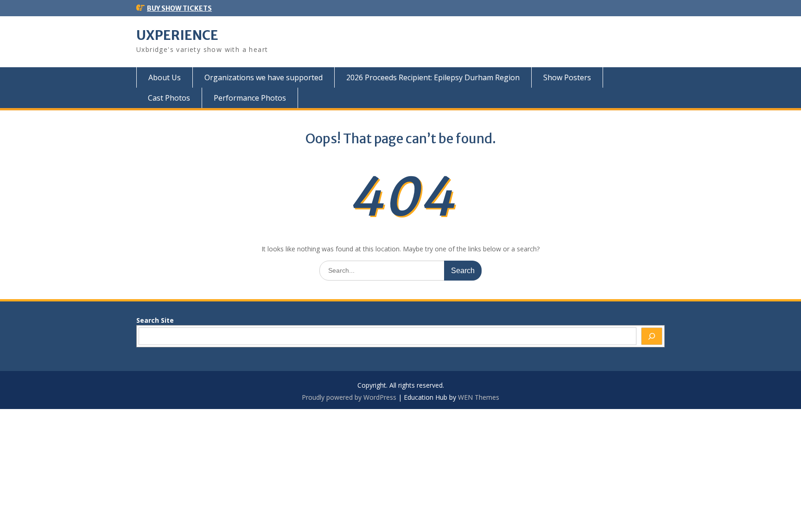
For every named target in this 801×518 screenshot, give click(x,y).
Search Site (155, 320)
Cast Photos (169, 98)
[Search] (651, 336)
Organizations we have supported (263, 77)
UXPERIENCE (177, 35)
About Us (164, 77)
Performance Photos (250, 98)
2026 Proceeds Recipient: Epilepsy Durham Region (433, 77)
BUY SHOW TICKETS (179, 8)
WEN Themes (478, 397)
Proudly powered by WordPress (349, 397)
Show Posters (567, 77)
